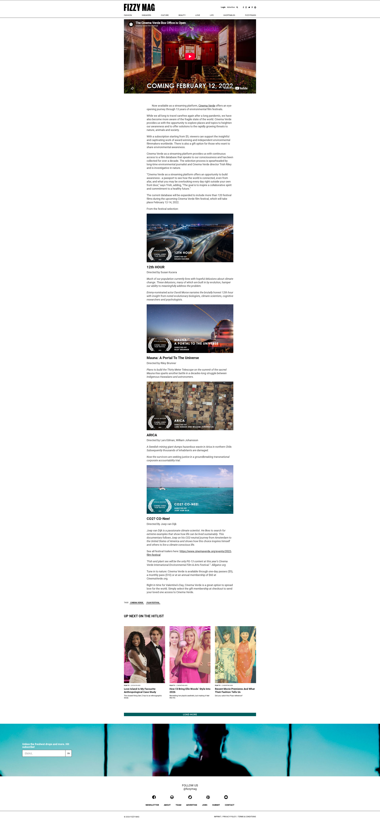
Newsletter (152, 805)
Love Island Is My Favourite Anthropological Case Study (140, 690)
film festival (153, 603)
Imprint (217, 817)
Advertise (231, 7)
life (212, 15)
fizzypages (250, 15)
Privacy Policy (229, 817)
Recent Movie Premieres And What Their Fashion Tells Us (235, 690)
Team (178, 805)
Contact (229, 805)
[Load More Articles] (190, 714)
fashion (128, 15)
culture (165, 15)
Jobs (204, 805)
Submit (216, 805)
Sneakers (146, 15)
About (167, 805)
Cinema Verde (206, 105)
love (197, 15)
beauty (182, 15)
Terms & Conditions (247, 817)
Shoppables (229, 15)
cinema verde (136, 603)
